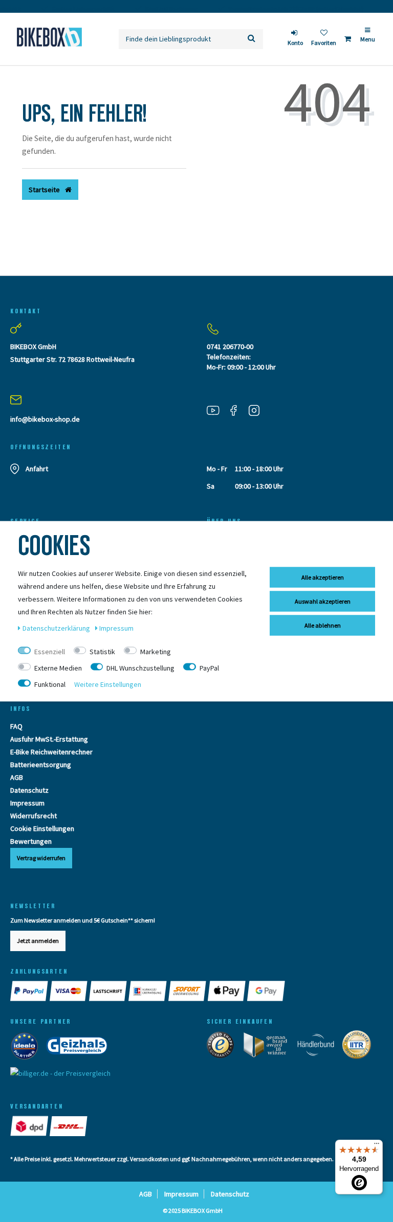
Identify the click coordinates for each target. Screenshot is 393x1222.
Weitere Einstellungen (107, 683)
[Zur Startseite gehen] (49, 37)
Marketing (155, 651)
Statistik (102, 651)
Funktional (50, 683)
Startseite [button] (45, 189)
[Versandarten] (30, 1126)
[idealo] (27, 1048)
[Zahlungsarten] (30, 991)
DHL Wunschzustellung (140, 667)
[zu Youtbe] (217, 410)
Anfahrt (37, 468)
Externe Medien (58, 667)
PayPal (209, 667)
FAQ (16, 726)
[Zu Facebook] (237, 410)
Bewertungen (31, 841)
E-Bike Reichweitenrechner (51, 751)
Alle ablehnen (322, 625)
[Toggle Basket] (347, 38)
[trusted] (224, 1047)
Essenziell (49, 651)
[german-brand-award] (269, 1047)
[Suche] (251, 39)
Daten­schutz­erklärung (57, 627)
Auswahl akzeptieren (323, 601)
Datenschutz (29, 790)
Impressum (27, 803)
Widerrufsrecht (33, 815)
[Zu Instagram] (258, 410)
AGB (16, 777)
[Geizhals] (80, 1048)
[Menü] (376, 1146)
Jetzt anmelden (38, 940)
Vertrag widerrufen (41, 858)
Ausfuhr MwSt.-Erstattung (49, 739)
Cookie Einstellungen (42, 828)
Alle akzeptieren (322, 577)
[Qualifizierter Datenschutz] (359, 1047)
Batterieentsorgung (40, 764)
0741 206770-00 (230, 346)
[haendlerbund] (319, 1047)
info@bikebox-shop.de (45, 419)
